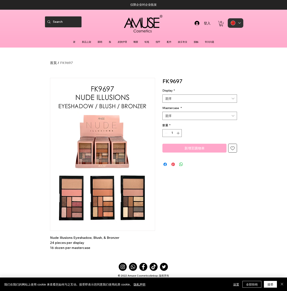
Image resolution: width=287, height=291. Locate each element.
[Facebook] (143, 267)
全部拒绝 (252, 284)
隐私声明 (139, 284)
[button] (221, 23)
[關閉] (281, 284)
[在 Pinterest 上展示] (173, 164)
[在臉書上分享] (165, 164)
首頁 (53, 63)
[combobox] (199, 98)
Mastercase (172, 108)
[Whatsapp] (133, 267)
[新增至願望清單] (232, 148)
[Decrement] (165, 133)
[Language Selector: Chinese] (235, 23)
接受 (270, 284)
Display (168, 90)
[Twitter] (164, 267)
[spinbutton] (172, 133)
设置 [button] (236, 284)
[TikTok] (154, 267)
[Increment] (178, 133)
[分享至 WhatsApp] (181, 164)
